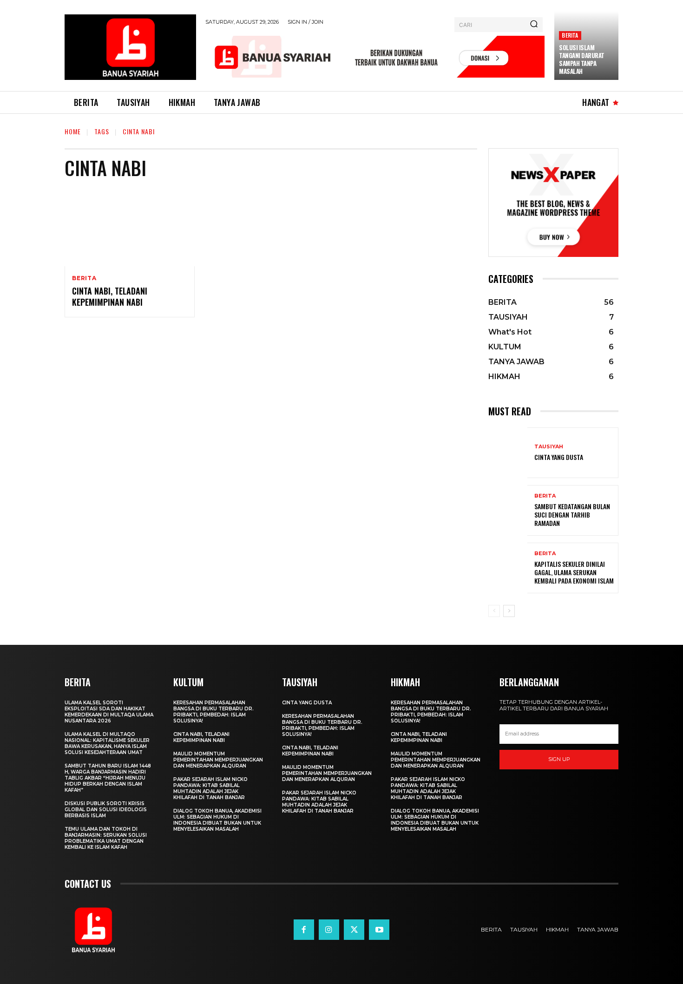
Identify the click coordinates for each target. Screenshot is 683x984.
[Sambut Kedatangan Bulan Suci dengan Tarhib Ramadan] (507, 510)
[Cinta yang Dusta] (507, 452)
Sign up (559, 759)
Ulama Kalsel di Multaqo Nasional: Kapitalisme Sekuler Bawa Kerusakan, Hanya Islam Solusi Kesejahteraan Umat (107, 743)
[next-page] (509, 611)
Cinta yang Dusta (558, 457)
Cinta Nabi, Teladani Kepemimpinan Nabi (109, 296)
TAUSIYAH (548, 446)
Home (73, 131)
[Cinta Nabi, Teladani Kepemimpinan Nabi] (130, 227)
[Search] (534, 24)
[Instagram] (329, 929)
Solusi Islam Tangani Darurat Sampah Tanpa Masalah (581, 59)
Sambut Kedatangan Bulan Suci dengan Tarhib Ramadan (572, 514)
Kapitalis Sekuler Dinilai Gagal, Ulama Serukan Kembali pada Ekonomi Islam (574, 572)
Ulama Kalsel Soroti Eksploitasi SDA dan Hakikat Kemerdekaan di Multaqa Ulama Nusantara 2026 (109, 712)
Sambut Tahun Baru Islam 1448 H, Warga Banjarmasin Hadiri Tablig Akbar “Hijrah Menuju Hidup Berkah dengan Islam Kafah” (108, 778)
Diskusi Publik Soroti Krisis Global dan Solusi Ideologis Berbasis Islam (106, 809)
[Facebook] (304, 929)
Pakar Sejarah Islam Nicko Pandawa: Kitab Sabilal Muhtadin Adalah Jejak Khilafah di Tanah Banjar (210, 788)
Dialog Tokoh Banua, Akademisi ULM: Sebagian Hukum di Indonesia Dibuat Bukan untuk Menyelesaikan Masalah (217, 820)
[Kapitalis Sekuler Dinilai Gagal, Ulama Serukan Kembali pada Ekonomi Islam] (507, 568)
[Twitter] (354, 929)
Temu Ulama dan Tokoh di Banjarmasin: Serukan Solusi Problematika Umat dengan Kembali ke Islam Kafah (106, 838)
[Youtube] (379, 929)
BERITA (570, 35)
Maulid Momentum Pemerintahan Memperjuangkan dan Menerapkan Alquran (218, 760)
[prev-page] (494, 611)
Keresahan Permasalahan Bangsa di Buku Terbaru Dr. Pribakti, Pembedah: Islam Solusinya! (213, 712)
